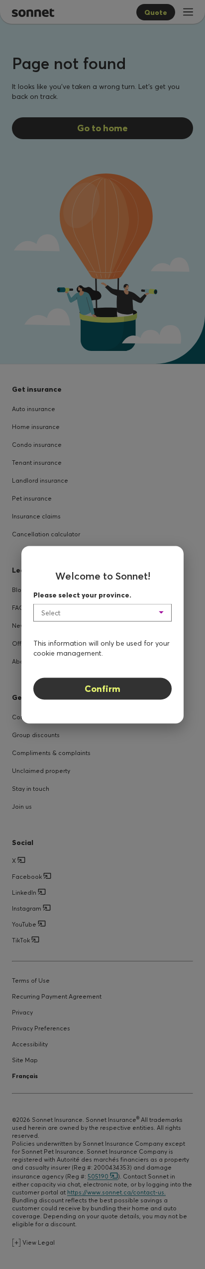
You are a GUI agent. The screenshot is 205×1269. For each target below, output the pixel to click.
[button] (102, 612)
